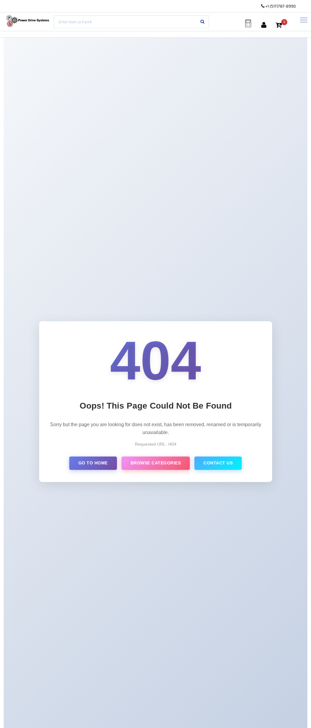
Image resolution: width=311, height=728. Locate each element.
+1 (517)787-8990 (280, 6)
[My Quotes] (248, 23)
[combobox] (131, 21)
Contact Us (218, 462)
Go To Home (93, 462)
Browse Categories (156, 462)
